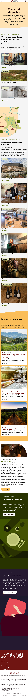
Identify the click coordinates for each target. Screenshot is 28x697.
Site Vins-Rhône (6, 662)
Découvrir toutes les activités (7, 43)
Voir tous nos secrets (5, 321)
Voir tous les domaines (5, 147)
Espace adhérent (6, 669)
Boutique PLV (6, 667)
